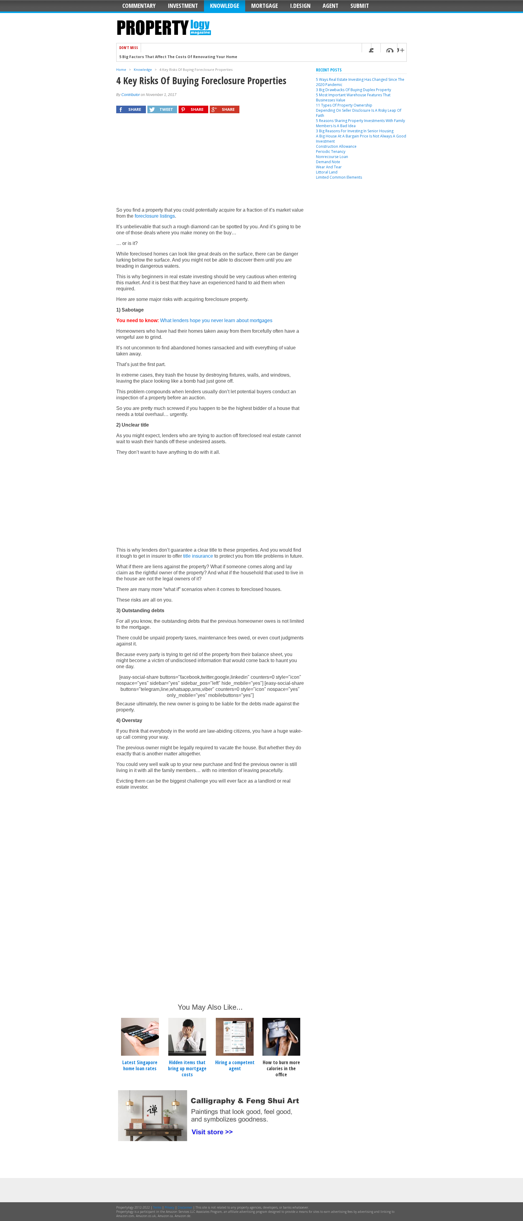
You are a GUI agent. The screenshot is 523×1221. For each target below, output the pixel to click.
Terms (157, 1207)
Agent (330, 6)
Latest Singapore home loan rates (139, 1065)
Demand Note (328, 161)
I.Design (300, 6)
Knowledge (224, 6)
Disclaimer (185, 1207)
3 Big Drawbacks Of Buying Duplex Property (353, 89)
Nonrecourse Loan (332, 156)
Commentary (139, 6)
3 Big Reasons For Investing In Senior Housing (354, 131)
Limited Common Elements (339, 177)
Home (121, 69)
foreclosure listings (155, 216)
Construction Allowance (336, 146)
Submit (359, 6)
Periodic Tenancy (330, 151)
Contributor (130, 95)
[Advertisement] (210, 163)
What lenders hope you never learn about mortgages (216, 320)
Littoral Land (326, 172)
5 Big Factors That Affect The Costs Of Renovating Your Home (178, 57)
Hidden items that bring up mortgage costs (187, 1068)
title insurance (198, 556)
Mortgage (264, 6)
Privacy (169, 1207)
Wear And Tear (329, 167)
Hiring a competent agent (235, 1065)
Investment (183, 6)
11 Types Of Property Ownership (344, 105)
